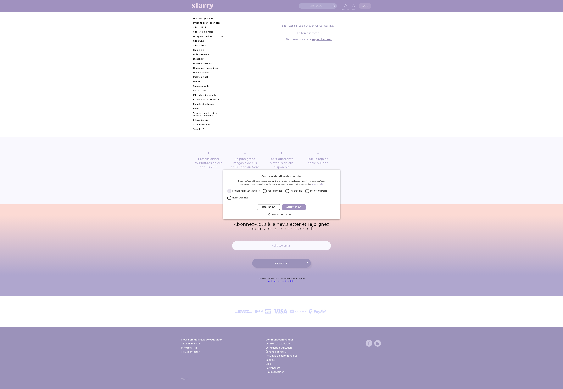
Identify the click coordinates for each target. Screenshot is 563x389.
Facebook (369, 343)
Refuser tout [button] (268, 207)
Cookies (270, 360)
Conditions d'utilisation (279, 347)
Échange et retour (277, 351)
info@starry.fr (189, 347)
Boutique (345, 8)
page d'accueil (322, 39)
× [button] (337, 173)
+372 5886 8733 (190, 343)
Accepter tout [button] (293, 207)
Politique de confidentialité (281, 355)
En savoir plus (318, 184)
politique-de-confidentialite (281, 281)
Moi (353, 8)
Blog (268, 363)
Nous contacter (190, 351)
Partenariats (273, 368)
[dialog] (281, 194)
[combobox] (318, 6)
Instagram (378, 343)
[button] (281, 214)
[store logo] (202, 5)
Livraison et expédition (278, 343)
